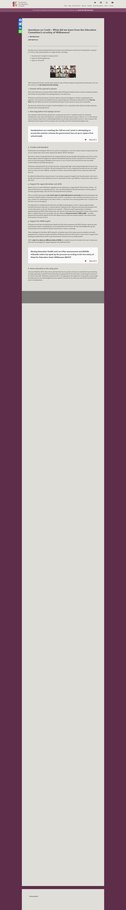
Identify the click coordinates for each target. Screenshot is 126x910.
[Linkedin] (20, 27)
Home (65, 6)
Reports (84, 6)
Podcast (89, 6)
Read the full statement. (85, 10)
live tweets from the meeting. (49, 85)
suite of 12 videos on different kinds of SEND (46, 240)
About (106, 6)
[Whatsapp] (20, 31)
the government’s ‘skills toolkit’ (76, 213)
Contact (111, 6)
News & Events (76, 6)
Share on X (93, 140)
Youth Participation (98, 6)
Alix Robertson (34, 37)
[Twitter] (20, 24)
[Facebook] (20, 20)
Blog (70, 6)
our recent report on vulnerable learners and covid (63, 195)
